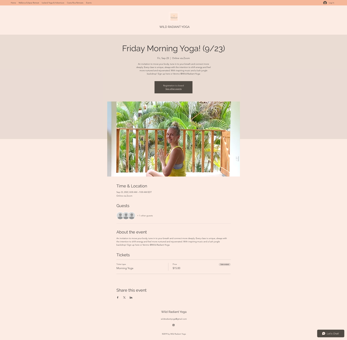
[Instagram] (173, 325)
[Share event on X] (124, 297)
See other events (174, 89)
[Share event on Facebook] (117, 297)
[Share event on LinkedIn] (131, 297)
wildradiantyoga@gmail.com (174, 319)
